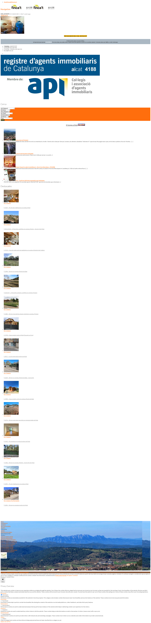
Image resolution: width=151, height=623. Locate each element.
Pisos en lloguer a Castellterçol (9, 550)
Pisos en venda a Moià (7, 538)
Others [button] (2, 617)
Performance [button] (4, 604)
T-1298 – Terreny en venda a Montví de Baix (15, 271)
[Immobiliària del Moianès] (33, 9)
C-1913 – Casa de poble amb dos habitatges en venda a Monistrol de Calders (24, 250)
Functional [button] (3, 599)
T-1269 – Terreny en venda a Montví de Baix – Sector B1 (19, 377)
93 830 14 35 (4, 15)
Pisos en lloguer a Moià (7, 548)
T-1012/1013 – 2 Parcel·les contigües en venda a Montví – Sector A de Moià (24, 229)
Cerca (2, 120)
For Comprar (7, 203)
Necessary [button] (3, 593)
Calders (3, 530)
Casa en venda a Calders (7, 545)
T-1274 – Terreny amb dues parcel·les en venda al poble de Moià (21, 420)
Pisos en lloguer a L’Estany (7, 551)
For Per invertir (15, 500)
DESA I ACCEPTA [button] (5, 621)
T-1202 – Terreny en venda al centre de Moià (16, 505)
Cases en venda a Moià (7, 536)
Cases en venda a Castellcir (8, 544)
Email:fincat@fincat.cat (10, 2)
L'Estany (3, 527)
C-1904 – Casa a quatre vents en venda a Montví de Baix (19, 399)
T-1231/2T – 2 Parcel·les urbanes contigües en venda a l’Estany (20, 292)
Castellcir (3, 524)
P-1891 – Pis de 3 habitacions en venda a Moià (16, 484)
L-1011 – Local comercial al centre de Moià (15, 356)
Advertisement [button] (5, 612)
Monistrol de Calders (6, 532)
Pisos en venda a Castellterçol (9, 542)
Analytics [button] (3, 608)
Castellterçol (4, 523)
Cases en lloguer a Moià (7, 547)
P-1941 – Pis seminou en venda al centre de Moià (17, 441)
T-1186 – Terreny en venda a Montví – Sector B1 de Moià (19, 462)
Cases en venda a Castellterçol (9, 541)
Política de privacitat (12, 572)
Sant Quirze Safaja (5, 526)
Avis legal (3, 572)
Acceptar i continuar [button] (72, 575)
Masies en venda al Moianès (8, 539)
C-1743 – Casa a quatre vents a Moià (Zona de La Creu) (18, 335)
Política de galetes (24, 572)
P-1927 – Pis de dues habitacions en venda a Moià (17, 207)
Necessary (5, 595)
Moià (2, 521)
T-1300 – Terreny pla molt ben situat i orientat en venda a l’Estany (21, 314)
